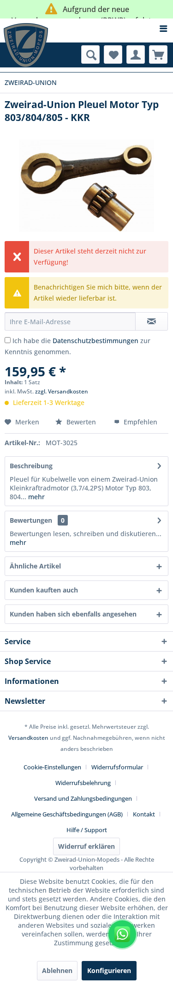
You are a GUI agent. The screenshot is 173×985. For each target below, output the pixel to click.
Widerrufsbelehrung (83, 783)
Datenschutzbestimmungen (95, 340)
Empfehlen (139, 421)
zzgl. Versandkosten (61, 391)
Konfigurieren (109, 970)
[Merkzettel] (113, 54)
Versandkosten (28, 738)
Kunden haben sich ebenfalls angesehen (73, 614)
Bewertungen (31, 520)
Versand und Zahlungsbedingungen (83, 798)
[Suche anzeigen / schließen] (90, 54)
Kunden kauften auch (44, 590)
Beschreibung (31, 465)
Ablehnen (57, 970)
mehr (35, 496)
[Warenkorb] (158, 54)
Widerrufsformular (117, 767)
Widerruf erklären (86, 846)
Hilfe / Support (86, 830)
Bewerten (81, 421)
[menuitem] (86, 28)
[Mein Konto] (135, 54)
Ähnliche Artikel (35, 566)
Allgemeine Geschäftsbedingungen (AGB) (67, 814)
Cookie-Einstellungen (52, 767)
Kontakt (144, 814)
